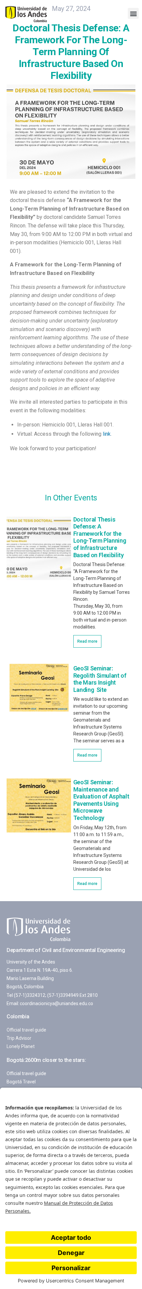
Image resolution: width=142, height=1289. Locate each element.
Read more (87, 641)
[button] (133, 13)
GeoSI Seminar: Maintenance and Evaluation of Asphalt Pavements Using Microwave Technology (101, 800)
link (107, 434)
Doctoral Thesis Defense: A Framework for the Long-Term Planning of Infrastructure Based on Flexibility (99, 537)
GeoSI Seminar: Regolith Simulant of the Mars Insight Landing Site (99, 679)
